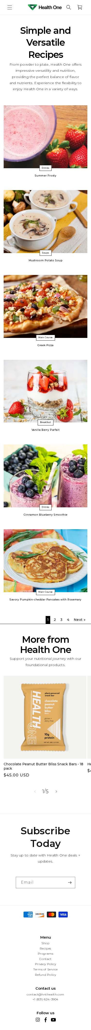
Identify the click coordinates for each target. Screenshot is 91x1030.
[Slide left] (35, 791)
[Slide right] (56, 791)
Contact (45, 959)
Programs (45, 953)
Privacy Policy (45, 964)
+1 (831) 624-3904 (45, 999)
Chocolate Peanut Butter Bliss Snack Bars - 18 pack (43, 766)
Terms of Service (45, 969)
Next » (80, 619)
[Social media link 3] (53, 1019)
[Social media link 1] (37, 1019)
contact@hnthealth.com (45, 994)
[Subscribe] (69, 882)
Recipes (45, 948)
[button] (9, 7)
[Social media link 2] (45, 1019)
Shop (45, 943)
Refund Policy (45, 975)
